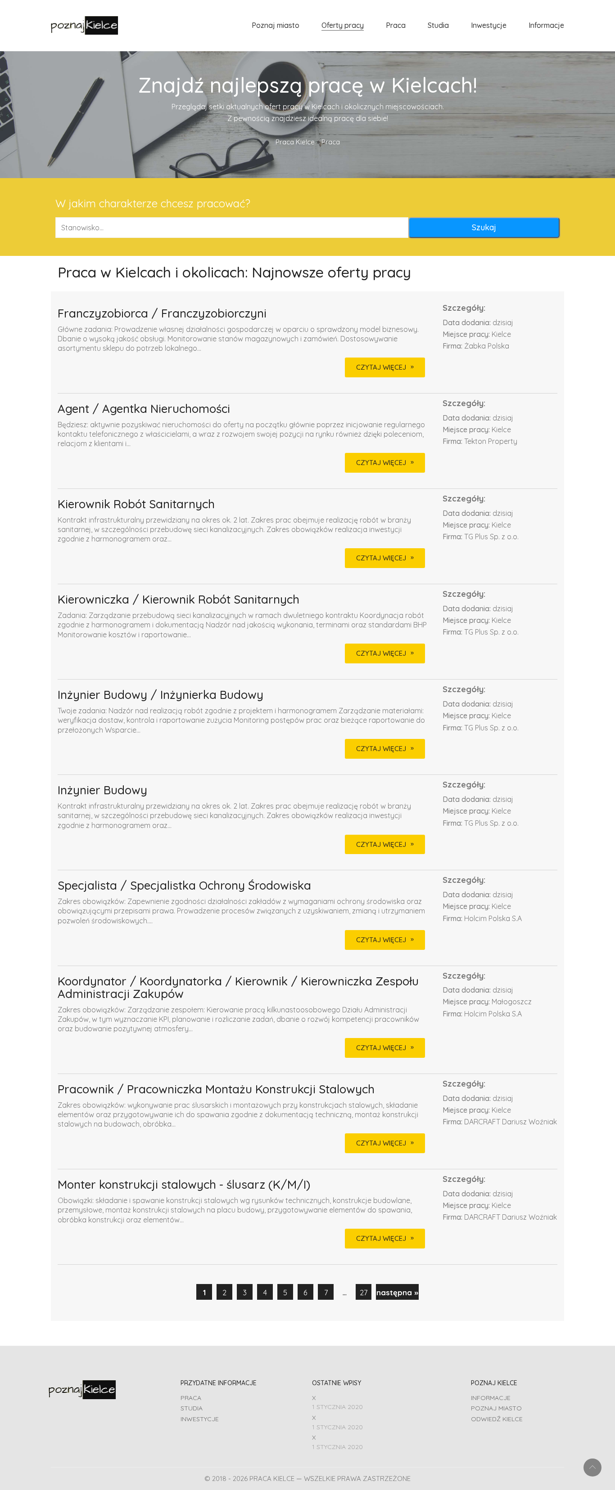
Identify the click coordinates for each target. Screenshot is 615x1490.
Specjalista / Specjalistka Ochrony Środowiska (184, 885)
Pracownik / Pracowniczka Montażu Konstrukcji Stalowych (216, 1089)
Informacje (491, 1398)
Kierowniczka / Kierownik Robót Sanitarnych (178, 599)
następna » (397, 1292)
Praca (191, 1398)
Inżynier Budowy (102, 790)
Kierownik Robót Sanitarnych (136, 504)
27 (363, 1292)
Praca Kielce (295, 142)
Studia (192, 1408)
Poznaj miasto (496, 1408)
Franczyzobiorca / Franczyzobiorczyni (162, 313)
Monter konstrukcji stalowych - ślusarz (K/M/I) (184, 1184)
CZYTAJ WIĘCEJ (381, 367)
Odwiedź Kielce (497, 1419)
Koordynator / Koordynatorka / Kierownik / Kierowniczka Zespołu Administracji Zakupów (238, 988)
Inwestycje (200, 1419)
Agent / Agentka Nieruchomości (144, 409)
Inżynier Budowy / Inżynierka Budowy (160, 695)
